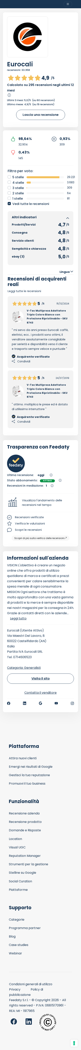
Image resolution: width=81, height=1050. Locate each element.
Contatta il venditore (40, 692)
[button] (40, 503)
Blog (12, 936)
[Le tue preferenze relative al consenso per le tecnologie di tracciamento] (74, 1043)
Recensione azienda (24, 813)
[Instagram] (72, 703)
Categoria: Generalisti (24, 667)
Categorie (16, 919)
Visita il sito (40, 678)
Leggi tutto (18, 618)
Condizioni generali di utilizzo (30, 984)
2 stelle (18, 193)
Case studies (18, 945)
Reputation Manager (25, 856)
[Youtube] (56, 703)
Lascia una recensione (41, 114)
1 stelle (17, 198)
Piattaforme (18, 889)
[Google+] (40, 703)
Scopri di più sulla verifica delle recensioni (39, 538)
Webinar (15, 953)
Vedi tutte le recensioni (30, 204)
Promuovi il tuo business (27, 783)
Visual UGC (17, 847)
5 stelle (18, 177)
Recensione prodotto (25, 822)
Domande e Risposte (25, 830)
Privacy (14, 989)
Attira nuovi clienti (23, 758)
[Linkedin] (24, 703)
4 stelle (18, 182)
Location (15, 839)
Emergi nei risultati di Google (30, 766)
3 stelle (18, 188)
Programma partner (25, 928)
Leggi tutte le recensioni (24, 291)
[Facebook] (8, 703)
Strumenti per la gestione (28, 864)
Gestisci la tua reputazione (29, 775)
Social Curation (20, 881)
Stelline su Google (22, 872)
